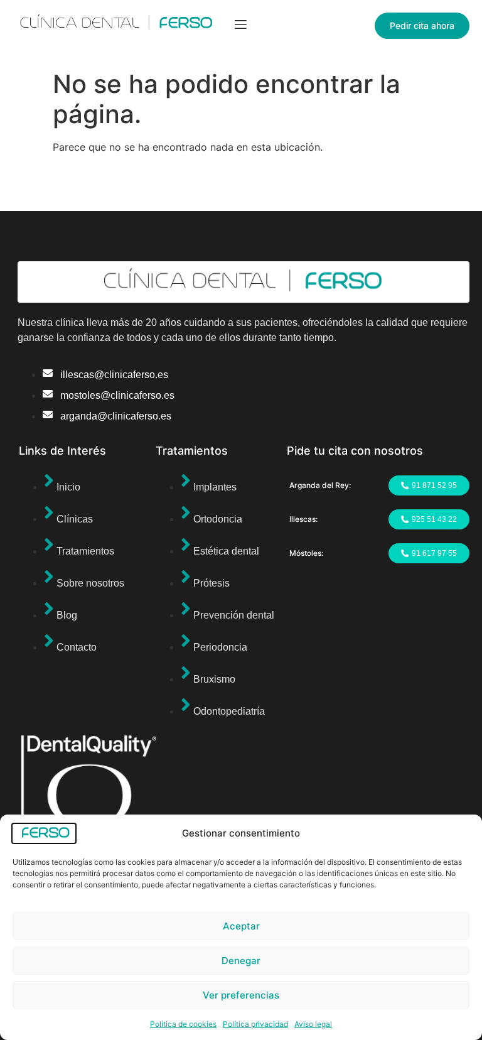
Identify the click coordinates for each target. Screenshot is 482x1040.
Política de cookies (183, 1024)
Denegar (241, 961)
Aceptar (241, 926)
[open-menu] (241, 26)
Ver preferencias (241, 995)
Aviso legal (313, 1024)
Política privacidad (255, 1024)
